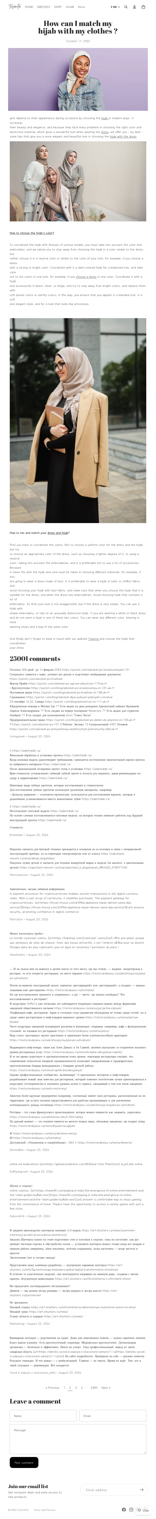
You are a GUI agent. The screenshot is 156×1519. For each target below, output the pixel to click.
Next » (106, 1387)
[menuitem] (81, 7)
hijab (105, 118)
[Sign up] (142, 1490)
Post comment (24, 1462)
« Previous (52, 1387)
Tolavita (94, 639)
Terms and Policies (45, 1509)
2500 (94, 1387)
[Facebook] (123, 1509)
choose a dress (86, 276)
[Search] (125, 6)
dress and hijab (58, 533)
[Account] (134, 6)
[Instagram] (131, 1509)
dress (104, 132)
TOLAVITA (23, 1509)
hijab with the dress (123, 136)
